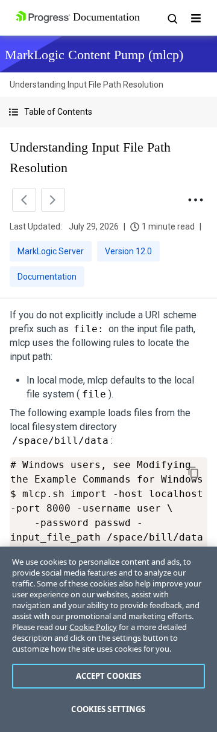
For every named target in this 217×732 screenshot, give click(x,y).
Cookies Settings (108, 709)
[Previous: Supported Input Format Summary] (24, 200)
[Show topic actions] (195, 200)
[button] (108, 112)
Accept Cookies (109, 675)
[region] (108, 639)
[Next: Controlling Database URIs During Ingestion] (53, 200)
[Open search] (172, 18)
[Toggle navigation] (196, 18)
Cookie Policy (93, 626)
